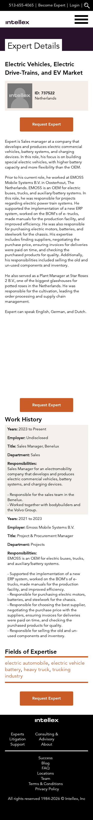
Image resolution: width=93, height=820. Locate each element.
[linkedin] (47, 809)
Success (45, 757)
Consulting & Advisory (46, 737)
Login (75, 5)
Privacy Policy (47, 788)
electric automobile (26, 663)
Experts (17, 734)
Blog (45, 763)
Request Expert (46, 124)
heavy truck (36, 669)
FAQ (46, 768)
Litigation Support (17, 742)
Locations (45, 773)
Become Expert (51, 5)
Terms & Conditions (46, 783)
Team (45, 778)
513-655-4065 (21, 5)
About (46, 744)
